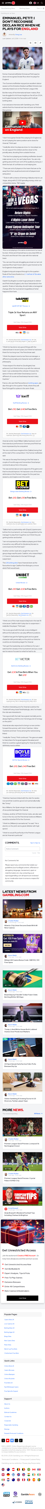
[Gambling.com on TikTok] (20, 1440)
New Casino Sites (9, 1341)
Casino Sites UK (9, 1320)
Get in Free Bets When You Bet (22, 673)
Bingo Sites (7, 1336)
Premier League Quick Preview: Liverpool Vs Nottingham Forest (21, 1145)
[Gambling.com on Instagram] (16, 1440)
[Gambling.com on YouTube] (7, 1440)
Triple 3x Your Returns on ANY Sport (22, 314)
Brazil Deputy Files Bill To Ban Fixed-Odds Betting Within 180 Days (20, 996)
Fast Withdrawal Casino (11, 1387)
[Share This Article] (30, 43)
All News (37, 1114)
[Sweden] (38, 1479)
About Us (7, 1404)
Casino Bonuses (9, 1370)
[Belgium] (18, 1469)
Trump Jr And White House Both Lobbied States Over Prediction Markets (20, 1030)
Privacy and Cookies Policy (30, 1459)
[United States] (3, 1484)
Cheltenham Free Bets (11, 1353)
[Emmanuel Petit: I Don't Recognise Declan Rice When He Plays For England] (3, 1469)
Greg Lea (18, 34)
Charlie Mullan (13, 921)
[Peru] (23, 1479)
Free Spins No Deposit (11, 1391)
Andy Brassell (13, 1208)
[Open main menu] (3, 3)
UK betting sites (12, 563)
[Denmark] (3, 1474)
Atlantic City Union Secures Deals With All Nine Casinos (20, 926)
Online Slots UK (9, 1366)
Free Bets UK (8, 1383)
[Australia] (8, 1469)
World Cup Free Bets (10, 1349)
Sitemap (6, 1429)
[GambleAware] (28, 1494)
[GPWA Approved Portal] (29, 1502)
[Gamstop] (6, 1494)
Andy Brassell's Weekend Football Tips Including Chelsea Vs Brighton (19, 1214)
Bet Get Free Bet (22, 766)
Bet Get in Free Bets (22, 409)
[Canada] (33, 1469)
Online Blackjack (9, 1374)
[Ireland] (33, 1474)
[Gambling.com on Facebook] (12, 1440)
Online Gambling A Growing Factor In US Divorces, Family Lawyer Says (20, 1100)
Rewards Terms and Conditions (13, 1433)
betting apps (33, 383)
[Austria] (13, 1469)
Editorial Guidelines (10, 1412)
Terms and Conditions (10, 1459)
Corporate (7, 1421)
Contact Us (7, 1416)
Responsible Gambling (11, 1425)
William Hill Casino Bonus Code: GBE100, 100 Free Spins (21, 961)
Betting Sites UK (9, 1328)
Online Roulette (9, 1378)
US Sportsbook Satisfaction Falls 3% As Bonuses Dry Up (20, 1065)
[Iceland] (18, 1474)
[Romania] (28, 1479)
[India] (28, 1474)
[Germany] (8, 1474)
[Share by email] (35, 43)
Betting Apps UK (9, 1332)
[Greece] (13, 1474)
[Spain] (33, 1479)
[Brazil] (28, 1469)
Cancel (34, 853)
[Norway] (18, 1479)
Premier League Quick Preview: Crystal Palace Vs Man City (19, 1179)
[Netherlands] (8, 1479)
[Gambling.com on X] (3, 1440)
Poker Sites (7, 1345)
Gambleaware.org (26, 340)
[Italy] (38, 1474)
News (13, 13)
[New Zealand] (13, 1479)
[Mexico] (3, 1479)
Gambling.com (5, 13)
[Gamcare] (15, 1494)
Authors (6, 1408)
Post (38, 853)
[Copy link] (40, 43)
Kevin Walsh (12, 955)
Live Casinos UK (9, 1324)
